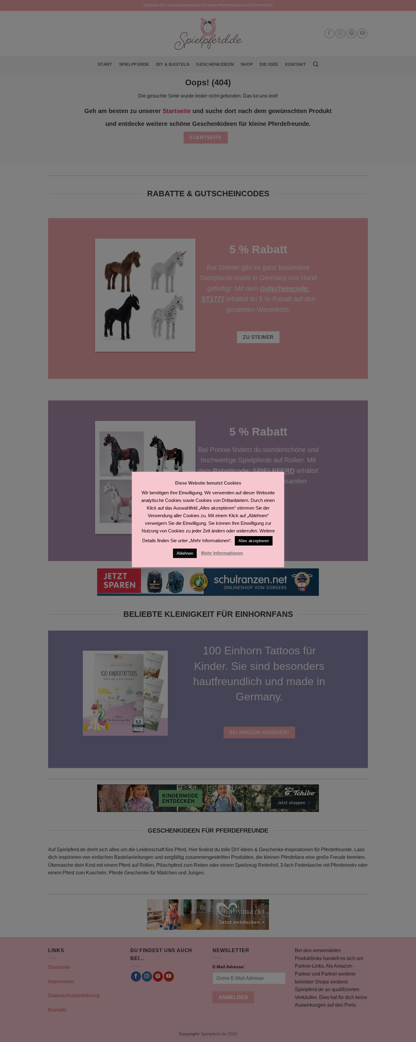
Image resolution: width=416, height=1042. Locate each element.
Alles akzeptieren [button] (253, 541)
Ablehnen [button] (185, 553)
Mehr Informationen (222, 553)
